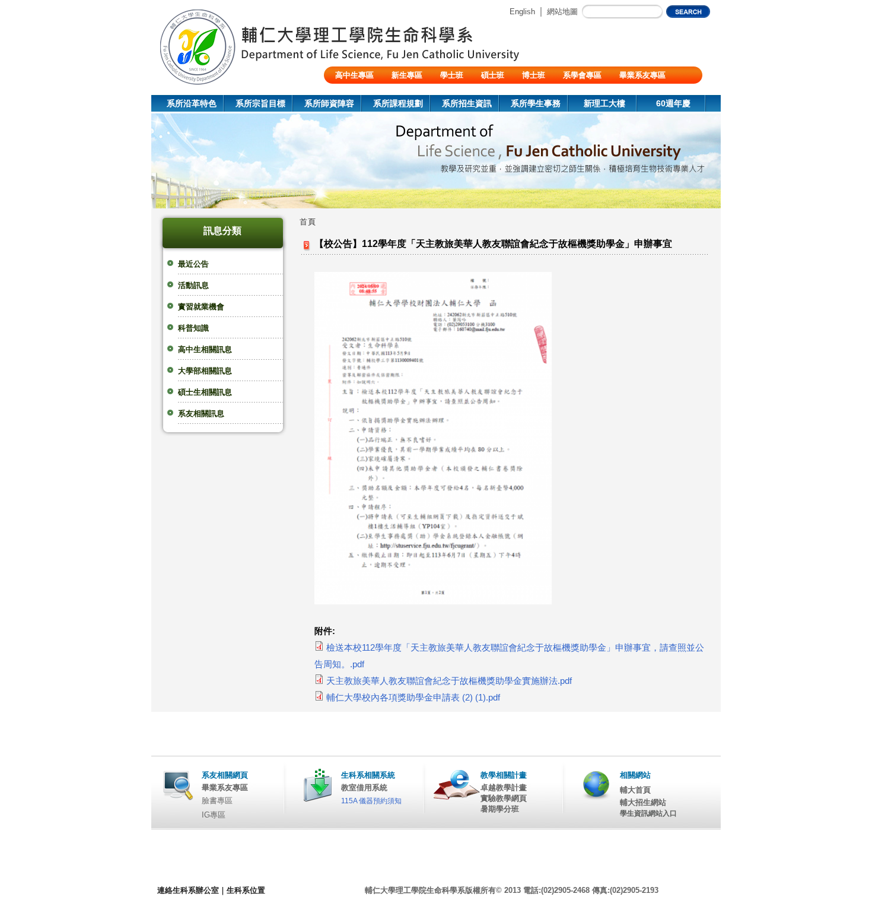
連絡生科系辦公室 (188, 890)
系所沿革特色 (192, 103)
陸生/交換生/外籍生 (368, 92)
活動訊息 (193, 285)
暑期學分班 (499, 808)
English (522, 11)
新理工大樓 (604, 103)
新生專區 (407, 75)
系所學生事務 (536, 103)
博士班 (533, 75)
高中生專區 (354, 75)
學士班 (451, 75)
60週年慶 (673, 103)
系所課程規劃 (398, 103)
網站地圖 (562, 11)
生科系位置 (246, 890)
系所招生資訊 (467, 103)
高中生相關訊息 (205, 349)
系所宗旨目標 (260, 103)
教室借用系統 (364, 787)
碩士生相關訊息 (205, 392)
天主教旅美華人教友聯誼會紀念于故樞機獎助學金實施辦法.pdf (449, 681)
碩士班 (492, 75)
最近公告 (193, 263)
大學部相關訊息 (205, 370)
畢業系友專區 (642, 75)
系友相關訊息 (201, 413)
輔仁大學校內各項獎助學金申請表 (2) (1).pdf (413, 697)
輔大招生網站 (643, 802)
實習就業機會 (201, 306)
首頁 (308, 221)
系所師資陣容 (329, 103)
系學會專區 (582, 75)
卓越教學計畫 (503, 787)
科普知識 (193, 328)
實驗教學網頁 (503, 798)
